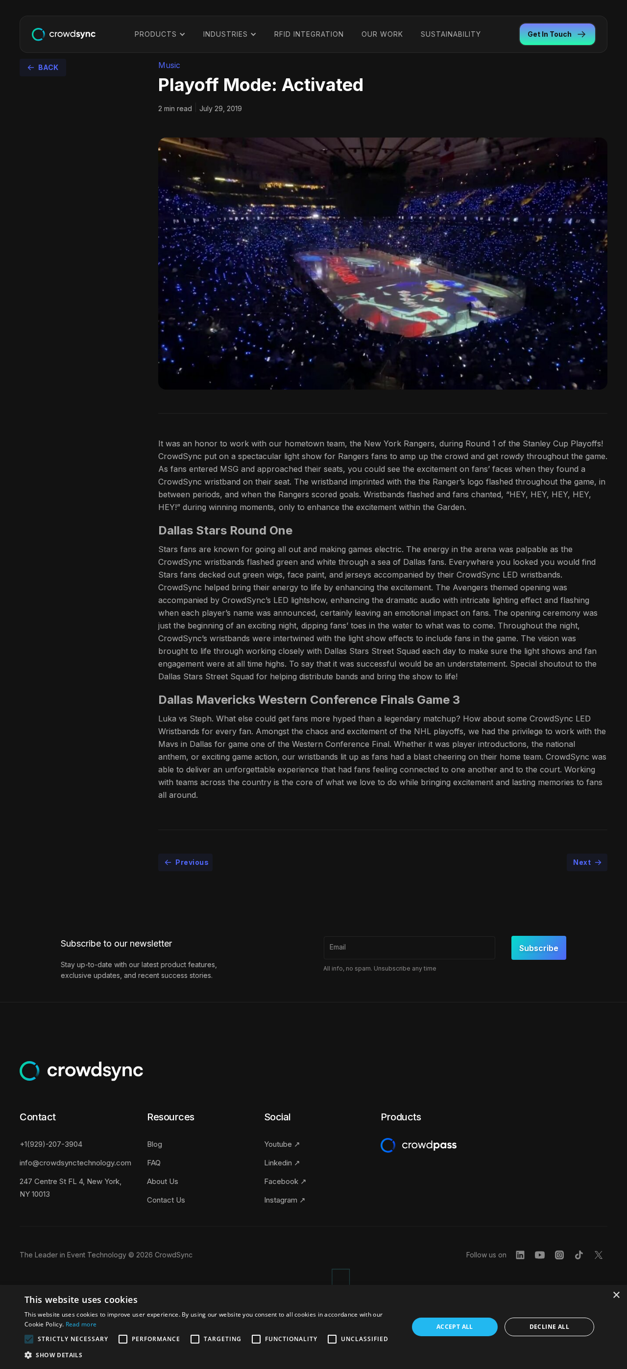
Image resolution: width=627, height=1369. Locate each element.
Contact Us (166, 1200)
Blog (154, 1144)
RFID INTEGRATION (309, 34)
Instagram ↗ (285, 1200)
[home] (64, 34)
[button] (160, 34)
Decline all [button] (549, 1327)
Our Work (382, 34)
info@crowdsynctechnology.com (75, 1162)
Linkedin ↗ (282, 1162)
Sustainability (451, 34)
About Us (162, 1181)
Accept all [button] (454, 1327)
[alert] (313, 1327)
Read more (81, 1324)
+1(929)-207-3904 (51, 1144)
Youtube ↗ (282, 1144)
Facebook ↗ (285, 1181)
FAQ (154, 1162)
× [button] (616, 1295)
